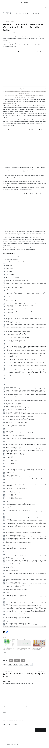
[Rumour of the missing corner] (39, 642)
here (17, 259)
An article (42, 119)
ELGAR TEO (24, 3)
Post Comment (41, 730)
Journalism (8, 21)
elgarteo (4, 32)
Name (4, 706)
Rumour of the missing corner (38, 647)
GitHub (17, 626)
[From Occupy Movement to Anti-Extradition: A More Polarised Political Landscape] (9, 642)
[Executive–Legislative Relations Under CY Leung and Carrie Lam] (24, 642)
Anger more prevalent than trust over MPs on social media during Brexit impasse (13, 674)
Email (27, 706)
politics (26, 664)
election (15, 664)
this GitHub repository (26, 261)
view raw (44, 626)
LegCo (21, 664)
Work (12, 21)
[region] (24, 444)
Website (4, 712)
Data (4, 21)
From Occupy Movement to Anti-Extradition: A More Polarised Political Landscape (9, 648)
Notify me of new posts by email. (10, 724)
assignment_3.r (6, 626)
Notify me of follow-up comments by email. (13, 720)
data (10, 664)
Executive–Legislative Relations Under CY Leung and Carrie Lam (36, 673)
